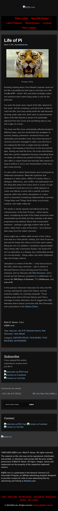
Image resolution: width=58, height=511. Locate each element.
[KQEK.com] (29, 7)
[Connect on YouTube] (14, 378)
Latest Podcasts (14, 23)
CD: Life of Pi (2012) (12, 393)
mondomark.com (22, 45)
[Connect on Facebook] (15, 374)
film (30, 263)
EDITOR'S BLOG (21, 338)
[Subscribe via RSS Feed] (16, 371)
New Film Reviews (40, 18)
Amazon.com (30, 481)
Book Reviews (32, 23)
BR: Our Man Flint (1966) (44, 393)
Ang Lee (13, 331)
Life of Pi (13, 40)
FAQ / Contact (29, 28)
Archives (47, 23)
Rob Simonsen (38, 273)
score (35, 270)
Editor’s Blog (21, 18)
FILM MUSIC (35, 338)
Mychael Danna (34, 331)
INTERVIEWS (20, 341)
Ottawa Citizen (31, 306)
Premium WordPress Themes (43, 505)
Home (10, 18)
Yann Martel (19, 334)
